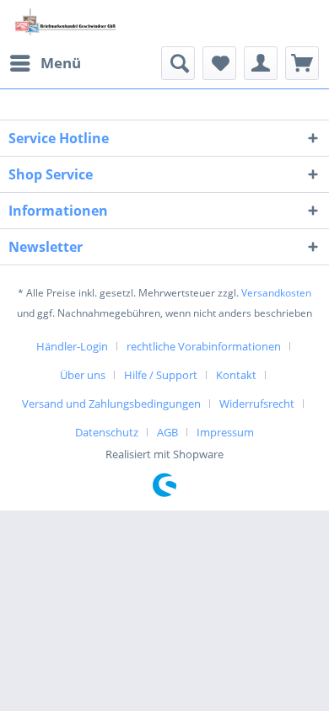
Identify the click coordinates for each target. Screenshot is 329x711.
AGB (167, 432)
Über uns (82, 374)
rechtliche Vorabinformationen (204, 346)
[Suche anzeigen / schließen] (178, 63)
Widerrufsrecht (256, 403)
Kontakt (236, 374)
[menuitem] (44, 63)
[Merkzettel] (219, 63)
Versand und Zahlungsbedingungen (111, 403)
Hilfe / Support (160, 374)
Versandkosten (276, 293)
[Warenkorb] (302, 63)
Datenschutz (106, 432)
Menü (60, 62)
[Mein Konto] (261, 63)
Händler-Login (72, 346)
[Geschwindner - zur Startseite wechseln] (67, 23)
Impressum (225, 432)
